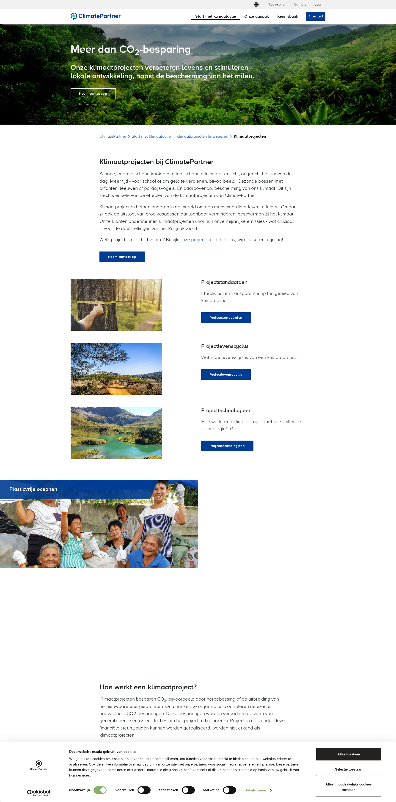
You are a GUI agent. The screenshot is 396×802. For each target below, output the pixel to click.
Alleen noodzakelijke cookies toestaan (348, 787)
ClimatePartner (112, 136)
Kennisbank (287, 16)
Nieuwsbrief (277, 4)
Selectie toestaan (348, 769)
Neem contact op (93, 93)
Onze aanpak (256, 16)
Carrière (300, 4)
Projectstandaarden (226, 317)
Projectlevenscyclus (226, 374)
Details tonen (255, 790)
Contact (316, 16)
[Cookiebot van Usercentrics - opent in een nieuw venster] (39, 793)
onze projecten (195, 239)
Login (319, 4)
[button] (256, 4)
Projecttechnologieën (227, 445)
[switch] (144, 790)
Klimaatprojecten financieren (202, 136)
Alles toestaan (348, 754)
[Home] (96, 16)
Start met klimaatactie (215, 16)
